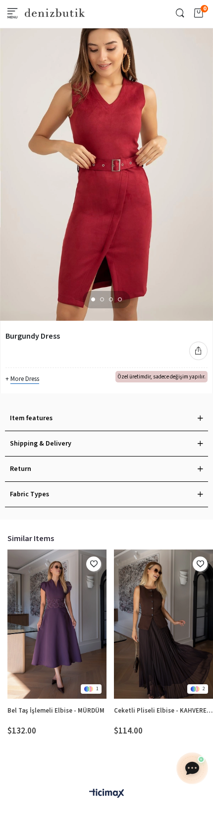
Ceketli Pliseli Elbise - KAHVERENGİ (163, 710)
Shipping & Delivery (40, 444)
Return (20, 469)
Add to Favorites (93, 563)
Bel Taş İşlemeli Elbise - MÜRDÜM (56, 710)
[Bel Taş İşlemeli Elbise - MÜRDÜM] (56, 624)
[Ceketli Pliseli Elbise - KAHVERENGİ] (163, 624)
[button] (93, 299)
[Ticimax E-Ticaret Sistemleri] (106, 794)
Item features (31, 418)
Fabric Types (29, 494)
